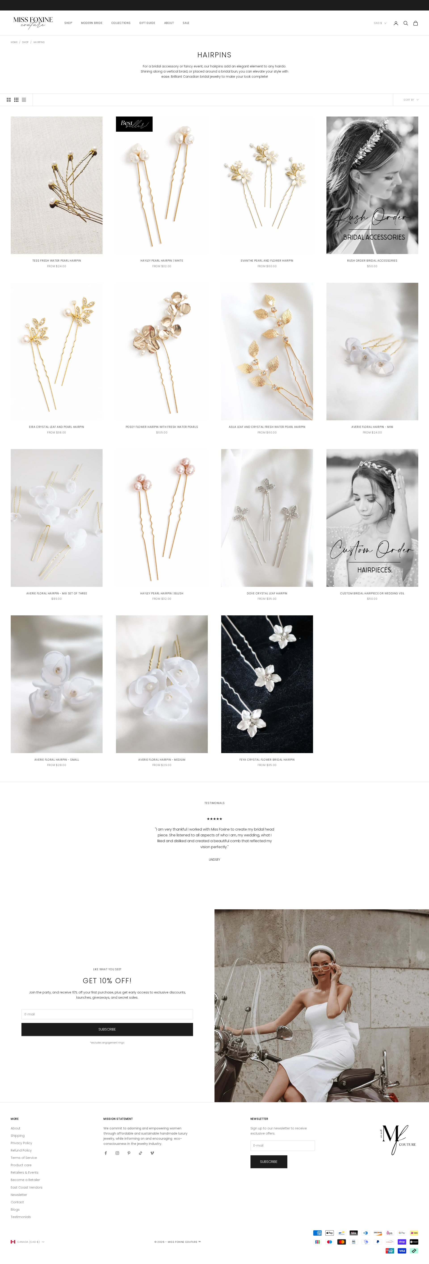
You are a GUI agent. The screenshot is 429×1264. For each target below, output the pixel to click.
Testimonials (21, 1217)
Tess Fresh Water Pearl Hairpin (56, 260)
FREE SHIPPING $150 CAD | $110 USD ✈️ (214, 3)
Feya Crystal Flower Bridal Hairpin (267, 760)
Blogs (15, 1209)
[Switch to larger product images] (9, 100)
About (169, 23)
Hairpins (39, 42)
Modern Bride (92, 23)
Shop (68, 23)
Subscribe (107, 1029)
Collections (121, 23)
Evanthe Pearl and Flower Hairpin (267, 260)
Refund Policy (21, 1150)
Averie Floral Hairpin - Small (56, 760)
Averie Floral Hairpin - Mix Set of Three (56, 593)
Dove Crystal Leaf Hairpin (267, 593)
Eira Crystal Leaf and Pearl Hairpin (56, 427)
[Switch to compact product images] (24, 100)
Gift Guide (147, 23)
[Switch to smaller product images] (16, 100)
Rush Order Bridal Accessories (372, 260)
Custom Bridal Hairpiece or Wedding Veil (372, 593)
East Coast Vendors (26, 1187)
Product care (21, 1165)
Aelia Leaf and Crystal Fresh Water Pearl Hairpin (267, 427)
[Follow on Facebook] (105, 1153)
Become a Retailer (25, 1180)
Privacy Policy (21, 1143)
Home (14, 42)
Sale (186, 23)
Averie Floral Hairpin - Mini (372, 427)
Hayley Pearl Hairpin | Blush (161, 593)
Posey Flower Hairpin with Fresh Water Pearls (162, 427)
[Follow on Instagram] (117, 1153)
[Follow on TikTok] (140, 1153)
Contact (17, 1202)
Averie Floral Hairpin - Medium (161, 760)
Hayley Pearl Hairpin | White (162, 260)
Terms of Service (24, 1158)
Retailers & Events (24, 1172)
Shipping (18, 1135)
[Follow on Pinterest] (129, 1153)
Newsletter (19, 1195)
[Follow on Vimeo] (152, 1153)
